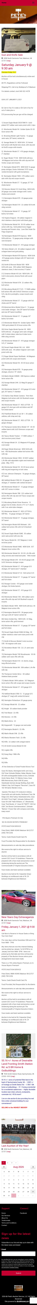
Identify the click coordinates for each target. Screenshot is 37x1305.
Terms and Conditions (9, 1223)
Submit (18, 1273)
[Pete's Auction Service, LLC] (18, 15)
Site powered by (11, 1301)
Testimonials (6, 1220)
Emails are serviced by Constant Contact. (18, 1266)
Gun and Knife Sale (12, 55)
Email (4, 1249)
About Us (5, 1218)
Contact (4, 1225)
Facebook (23, 1213)
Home (4, 3)
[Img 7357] (18, 1288)
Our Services (6, 1216)
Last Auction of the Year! (15, 1145)
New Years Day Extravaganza (18, 917)
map (8, 61)
